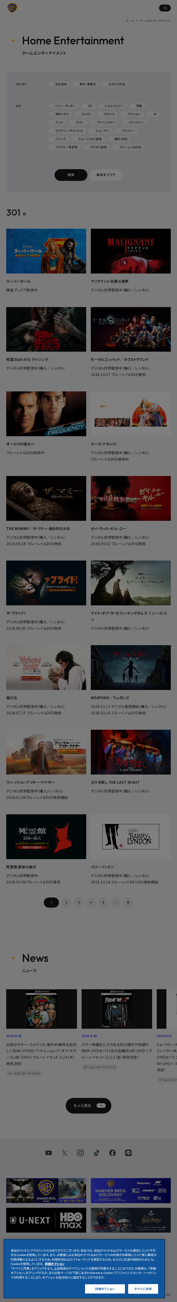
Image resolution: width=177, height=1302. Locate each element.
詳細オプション (105, 1289)
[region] (84, 1268)
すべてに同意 (143, 1289)
